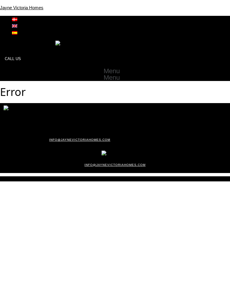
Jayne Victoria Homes (21, 7)
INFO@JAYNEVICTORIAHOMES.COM (79, 139)
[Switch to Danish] (14, 19)
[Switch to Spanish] (14, 32)
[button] (115, 71)
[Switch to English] (14, 25)
